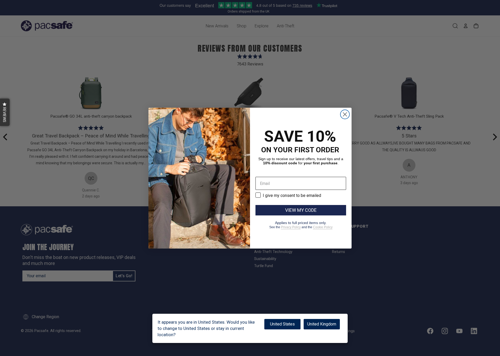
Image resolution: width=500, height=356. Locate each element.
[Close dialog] (344, 114)
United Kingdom (321, 324)
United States (282, 324)
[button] (5, 112)
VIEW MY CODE (301, 210)
